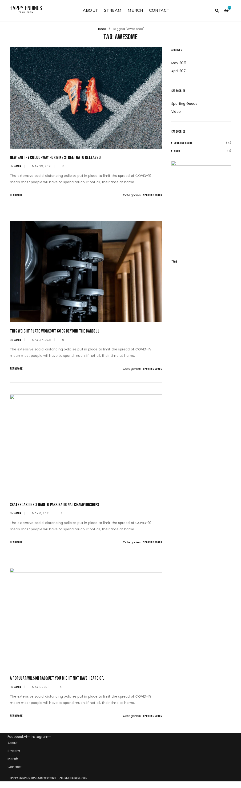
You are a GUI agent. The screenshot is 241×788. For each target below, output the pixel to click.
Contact (15, 766)
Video (176, 111)
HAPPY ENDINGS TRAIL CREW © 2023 (33, 778)
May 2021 (178, 63)
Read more (16, 195)
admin (17, 166)
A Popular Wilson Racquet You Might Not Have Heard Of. (57, 678)
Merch (13, 758)
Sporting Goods (152, 195)
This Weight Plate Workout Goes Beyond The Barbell (55, 331)
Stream (14, 750)
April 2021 (178, 71)
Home (101, 29)
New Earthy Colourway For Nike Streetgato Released (55, 157)
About (13, 742)
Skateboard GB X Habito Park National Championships (54, 505)
